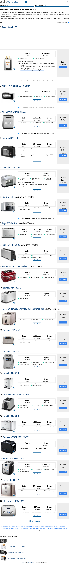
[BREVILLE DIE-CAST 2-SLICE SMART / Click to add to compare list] (37, 388)
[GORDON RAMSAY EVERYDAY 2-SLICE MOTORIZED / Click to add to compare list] (37, 323)
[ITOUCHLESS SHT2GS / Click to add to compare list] (37, 190)
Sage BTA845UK (10, 223)
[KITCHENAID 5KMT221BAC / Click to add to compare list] (37, 126)
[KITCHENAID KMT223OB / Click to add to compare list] (37, 473)
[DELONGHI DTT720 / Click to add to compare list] (37, 494)
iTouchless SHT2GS (11, 167)
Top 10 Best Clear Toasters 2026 (45, 107)
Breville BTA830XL (12, 287)
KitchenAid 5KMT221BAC (14, 111)
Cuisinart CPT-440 (11, 330)
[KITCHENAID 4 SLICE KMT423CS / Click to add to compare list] (37, 516)
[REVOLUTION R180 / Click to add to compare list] (37, 74)
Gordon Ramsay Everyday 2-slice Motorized (24, 308)
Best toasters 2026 (40, 5)
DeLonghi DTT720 (11, 480)
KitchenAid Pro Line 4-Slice (15, 266)
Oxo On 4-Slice (9, 197)
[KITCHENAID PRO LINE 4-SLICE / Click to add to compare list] (37, 281)
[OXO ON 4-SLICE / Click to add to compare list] (37, 212)
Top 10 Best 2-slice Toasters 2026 (45, 81)
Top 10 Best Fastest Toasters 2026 (45, 133)
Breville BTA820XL (12, 373)
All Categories (4, 5)
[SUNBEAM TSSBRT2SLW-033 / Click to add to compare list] (37, 452)
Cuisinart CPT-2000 (11, 244)
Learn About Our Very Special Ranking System (32, 70)
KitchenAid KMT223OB (14, 458)
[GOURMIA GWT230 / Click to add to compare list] (37, 161)
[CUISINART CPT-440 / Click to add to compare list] (37, 345)
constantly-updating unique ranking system (38, 530)
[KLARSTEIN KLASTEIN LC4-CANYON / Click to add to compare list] (37, 100)
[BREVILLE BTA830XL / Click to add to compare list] (37, 302)
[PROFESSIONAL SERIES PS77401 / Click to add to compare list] (37, 409)
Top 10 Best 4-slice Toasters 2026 (45, 218)
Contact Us (33, 562)
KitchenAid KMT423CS (14, 501)
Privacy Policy (24, 562)
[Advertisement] (34, 39)
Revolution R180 (9, 27)
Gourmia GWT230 (10, 138)
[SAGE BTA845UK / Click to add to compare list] (37, 238)
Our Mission (29, 562)
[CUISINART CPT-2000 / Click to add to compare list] (37, 260)
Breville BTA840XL (12, 416)
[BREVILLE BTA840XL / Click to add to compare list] (37, 430)
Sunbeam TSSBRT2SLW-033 (16, 437)
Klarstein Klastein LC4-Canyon (16, 85)
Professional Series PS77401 (17, 394)
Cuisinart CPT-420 (11, 351)
